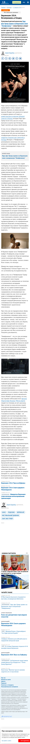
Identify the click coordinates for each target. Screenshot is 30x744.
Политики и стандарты (7, 685)
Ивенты (3, 681)
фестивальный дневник (10, 515)
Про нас (3, 678)
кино (4, 512)
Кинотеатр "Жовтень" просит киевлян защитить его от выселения (13, 671)
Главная (3, 7)
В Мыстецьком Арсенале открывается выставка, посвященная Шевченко (13, 598)
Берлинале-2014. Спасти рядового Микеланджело (12, 489)
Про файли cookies (6, 740)
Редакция (3, 683)
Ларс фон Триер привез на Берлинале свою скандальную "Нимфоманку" (14, 606)
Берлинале (20, 512)
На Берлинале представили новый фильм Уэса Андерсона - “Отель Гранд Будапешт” (14, 662)
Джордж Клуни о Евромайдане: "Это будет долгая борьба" (13, 632)
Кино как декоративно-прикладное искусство (14, 616)
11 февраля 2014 (17, 7)
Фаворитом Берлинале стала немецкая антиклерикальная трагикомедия (13, 496)
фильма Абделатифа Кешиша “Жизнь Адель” (14, 400)
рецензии (11, 512)
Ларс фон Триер (7, 519)
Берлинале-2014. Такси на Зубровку (13, 483)
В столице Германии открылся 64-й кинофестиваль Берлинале (14, 647)
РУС (24, 2)
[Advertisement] (15, 535)
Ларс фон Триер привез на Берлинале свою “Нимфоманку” (14, 23)
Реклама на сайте (6, 679)
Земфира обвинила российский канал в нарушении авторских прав (14, 640)
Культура (9, 7)
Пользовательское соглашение (9, 686)
